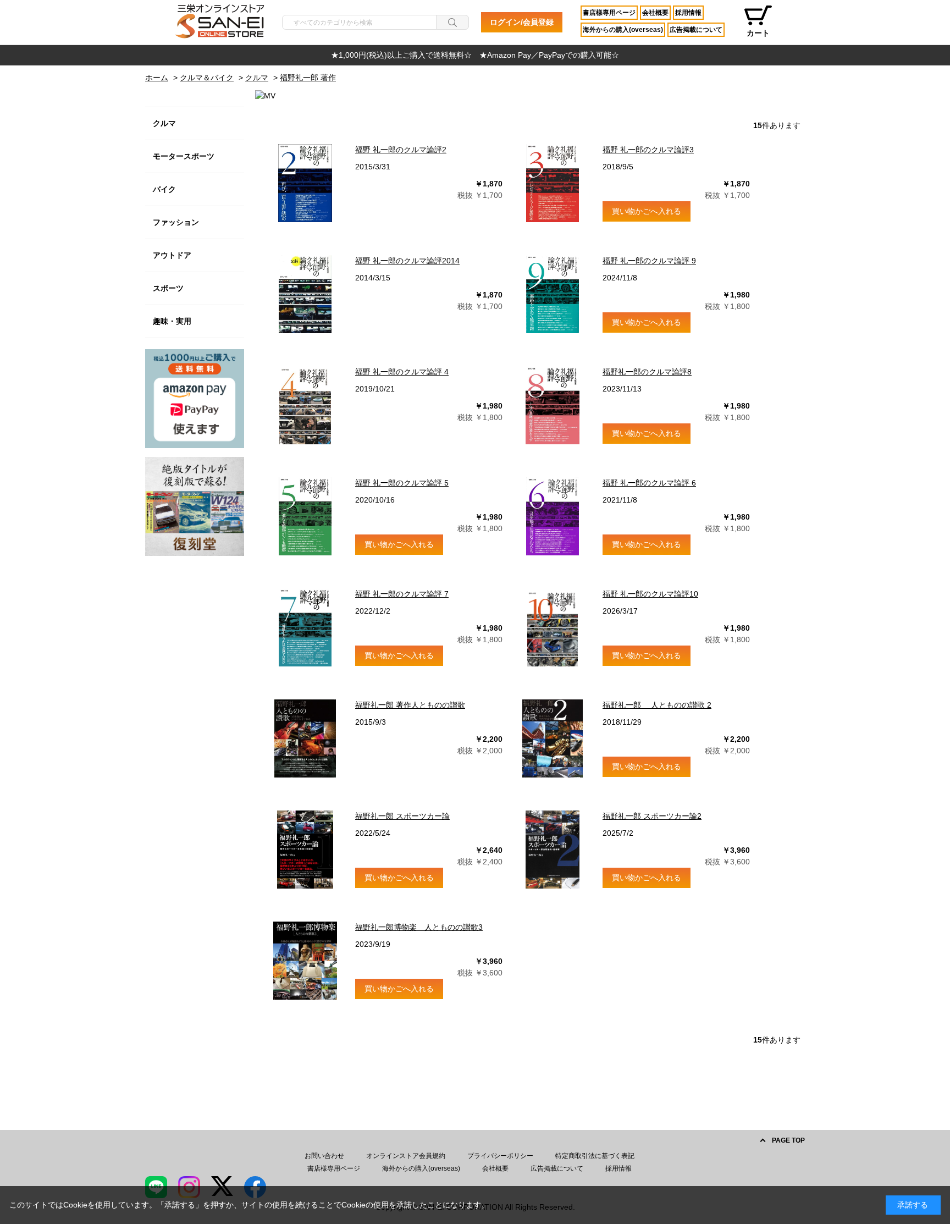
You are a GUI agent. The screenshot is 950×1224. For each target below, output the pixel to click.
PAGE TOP (788, 1140)
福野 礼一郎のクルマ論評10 (650, 593)
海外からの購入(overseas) (623, 30)
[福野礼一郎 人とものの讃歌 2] (552, 738)
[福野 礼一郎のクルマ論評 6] (552, 516)
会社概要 (655, 12)
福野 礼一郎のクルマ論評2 (400, 149)
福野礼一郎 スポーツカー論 (402, 816)
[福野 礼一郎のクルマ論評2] (305, 183)
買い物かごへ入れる (646, 211)
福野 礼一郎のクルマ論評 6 (649, 482)
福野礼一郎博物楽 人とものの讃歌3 (419, 927)
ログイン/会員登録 (522, 22)
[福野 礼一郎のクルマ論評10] (552, 627)
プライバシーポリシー (500, 1156)
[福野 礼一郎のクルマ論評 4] (305, 405)
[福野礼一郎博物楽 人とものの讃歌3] (305, 961)
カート (758, 33)
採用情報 (688, 12)
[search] (452, 22)
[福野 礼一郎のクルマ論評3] (552, 183)
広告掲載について (696, 30)
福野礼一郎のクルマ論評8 (647, 371)
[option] (475, 55)
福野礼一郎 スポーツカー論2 (652, 816)
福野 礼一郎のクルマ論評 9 (649, 260)
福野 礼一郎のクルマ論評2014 (407, 260)
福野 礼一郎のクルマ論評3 (648, 149)
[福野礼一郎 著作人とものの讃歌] (305, 738)
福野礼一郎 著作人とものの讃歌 (410, 705)
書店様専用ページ (609, 12)
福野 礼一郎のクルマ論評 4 (402, 371)
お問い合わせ (324, 1156)
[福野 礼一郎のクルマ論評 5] (305, 516)
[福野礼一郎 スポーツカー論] (305, 850)
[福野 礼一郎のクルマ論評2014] (305, 294)
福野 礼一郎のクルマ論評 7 (402, 593)
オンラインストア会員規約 (405, 1156)
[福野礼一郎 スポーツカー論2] (552, 850)
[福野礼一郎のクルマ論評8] (552, 405)
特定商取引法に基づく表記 (594, 1156)
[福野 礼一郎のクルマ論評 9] (552, 294)
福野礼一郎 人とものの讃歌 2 (657, 705)
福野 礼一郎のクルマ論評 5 (402, 482)
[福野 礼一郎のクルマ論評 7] (305, 627)
